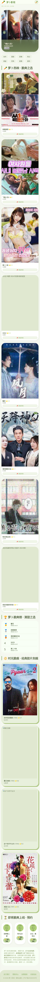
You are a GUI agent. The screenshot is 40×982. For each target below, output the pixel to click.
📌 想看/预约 (20, 134)
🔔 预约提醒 (7, 940)
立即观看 (6, 48)
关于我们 (7, 974)
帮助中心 (16, 974)
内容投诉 (33, 974)
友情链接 (24, 974)
